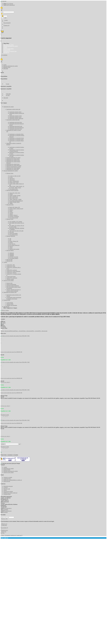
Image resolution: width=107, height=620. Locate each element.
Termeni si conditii (7, 477)
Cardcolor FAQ (7, 478)
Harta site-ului (6, 481)
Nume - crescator (19, 331)
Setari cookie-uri (4, 538)
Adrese (5, 490)
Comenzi (5, 487)
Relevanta (12, 331)
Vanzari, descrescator (5, 331)
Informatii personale (8, 486)
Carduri (5, 467)
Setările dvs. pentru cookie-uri (10, 492)
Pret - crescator (35, 331)
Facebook (5, 512)
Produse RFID (6, 469)
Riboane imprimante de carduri (10, 471)
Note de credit (6, 488)
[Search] (2, 14)
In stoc (7, 84)
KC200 (8, 95)
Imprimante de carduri (8, 468)
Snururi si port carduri (8, 472)
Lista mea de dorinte (8, 491)
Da (2, 71)
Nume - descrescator (27, 331)
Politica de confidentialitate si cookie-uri (12, 480)
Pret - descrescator (43, 331)
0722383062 (5, 509)
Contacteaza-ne (7, 511)
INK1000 (8, 94)
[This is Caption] (5, 310)
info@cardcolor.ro (10, 5)
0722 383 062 (10, 3)
